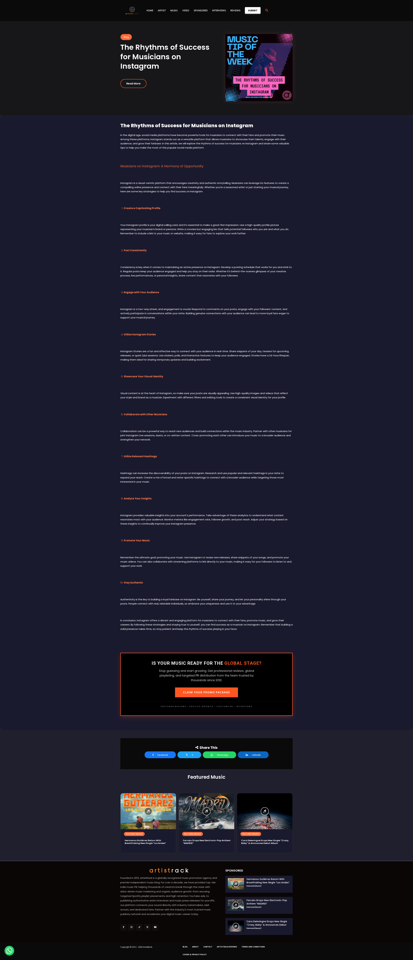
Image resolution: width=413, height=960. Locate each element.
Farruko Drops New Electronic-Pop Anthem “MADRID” (207, 842)
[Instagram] (131, 927)
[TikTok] (139, 927)
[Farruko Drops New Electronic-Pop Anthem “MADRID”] (206, 811)
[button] (267, 10)
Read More (133, 83)
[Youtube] (155, 927)
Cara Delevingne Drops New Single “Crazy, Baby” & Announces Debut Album (265, 842)
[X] (147, 927)
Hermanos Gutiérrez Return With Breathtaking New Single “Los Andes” (145, 842)
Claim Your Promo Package (206, 692)
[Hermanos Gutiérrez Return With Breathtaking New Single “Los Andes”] (148, 811)
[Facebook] (123, 927)
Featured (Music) (134, 834)
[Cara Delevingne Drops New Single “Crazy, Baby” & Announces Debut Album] (264, 811)
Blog (126, 37)
